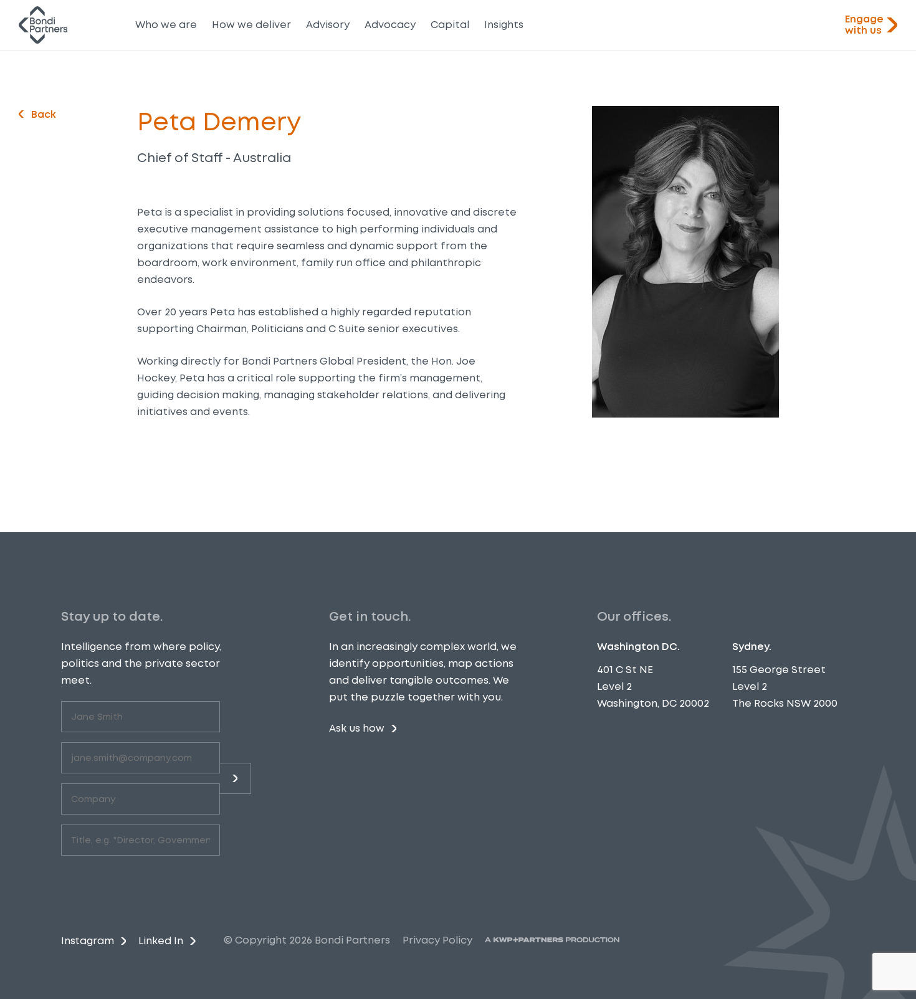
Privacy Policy (437, 940)
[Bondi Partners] (43, 25)
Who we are (166, 24)
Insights (503, 24)
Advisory (328, 24)
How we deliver (251, 24)
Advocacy (390, 24)
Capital (450, 24)
